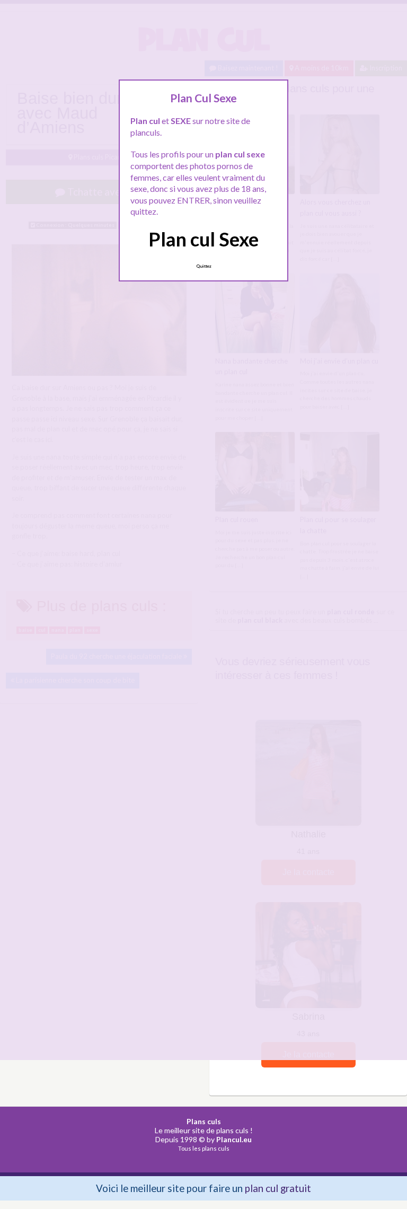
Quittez (203, 266)
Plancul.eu (234, 1139)
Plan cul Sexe (203, 239)
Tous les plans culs (203, 1148)
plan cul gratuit (278, 1188)
